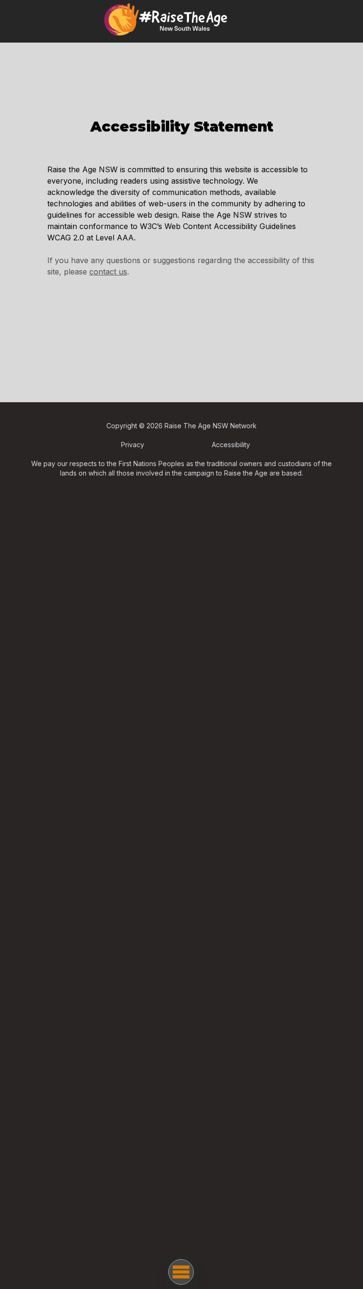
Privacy (132, 445)
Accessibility (231, 445)
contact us (108, 271)
